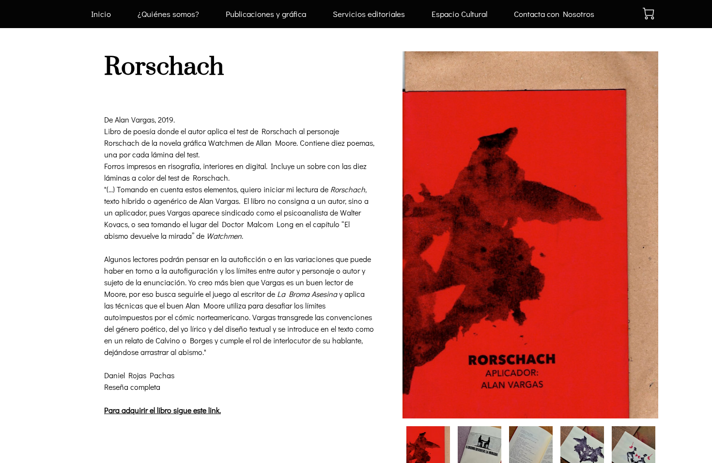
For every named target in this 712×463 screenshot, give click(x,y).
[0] (648, 13)
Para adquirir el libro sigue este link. (162, 410)
